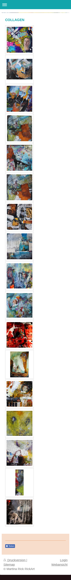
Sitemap (9, 564)
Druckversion (16, 560)
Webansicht (59, 564)
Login (64, 560)
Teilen (11, 546)
